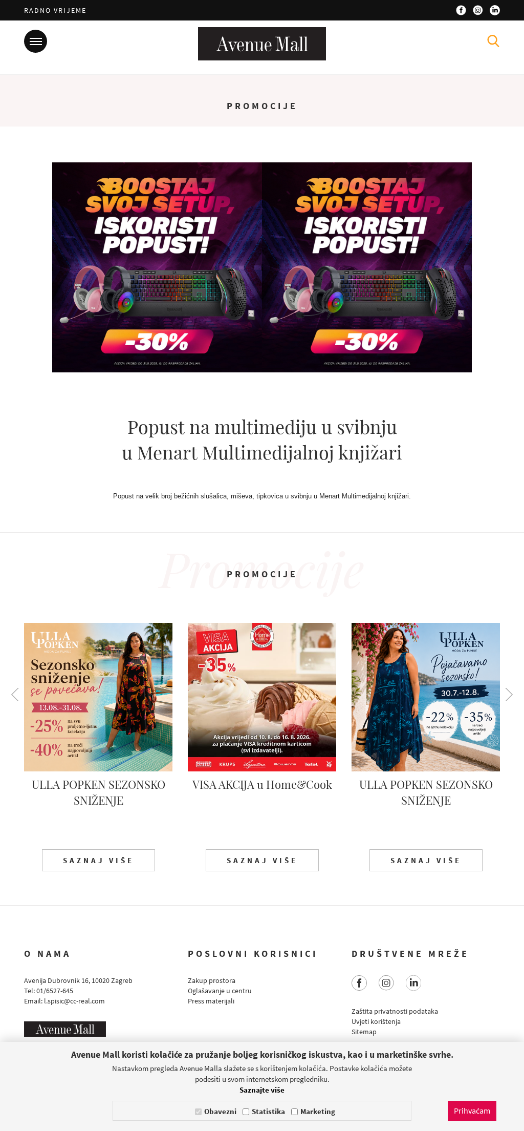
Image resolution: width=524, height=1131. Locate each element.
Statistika (268, 1111)
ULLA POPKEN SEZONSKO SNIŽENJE (98, 792)
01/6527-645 (54, 990)
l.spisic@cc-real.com (74, 1001)
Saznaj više (98, 860)
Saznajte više (262, 1090)
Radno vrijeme (55, 10)
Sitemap (364, 1031)
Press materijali (211, 1001)
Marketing (317, 1111)
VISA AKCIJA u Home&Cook (262, 784)
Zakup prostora (211, 980)
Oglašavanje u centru (220, 990)
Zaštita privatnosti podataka (395, 1011)
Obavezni (220, 1111)
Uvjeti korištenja (376, 1021)
